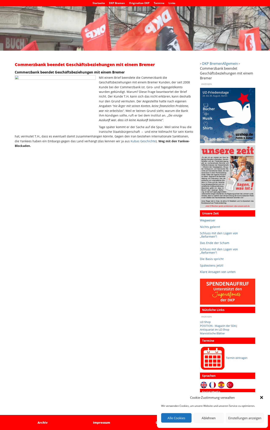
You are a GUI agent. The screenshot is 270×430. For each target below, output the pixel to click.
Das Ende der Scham (214, 242)
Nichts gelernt (210, 226)
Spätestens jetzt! (211, 265)
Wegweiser (207, 220)
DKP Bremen (117, 3)
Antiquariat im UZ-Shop (214, 329)
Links (172, 3)
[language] (212, 385)
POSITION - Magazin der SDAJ (218, 326)
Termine (159, 3)
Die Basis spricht (212, 258)
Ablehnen (209, 418)
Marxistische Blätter (212, 333)
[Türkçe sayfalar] (230, 385)
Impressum (101, 423)
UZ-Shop (205, 322)
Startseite (99, 3)
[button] (261, 397)
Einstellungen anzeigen (244, 418)
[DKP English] (204, 385)
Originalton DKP (139, 3)
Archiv (43, 423)
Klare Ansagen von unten (218, 271)
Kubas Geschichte (143, 141)
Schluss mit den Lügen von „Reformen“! (219, 235)
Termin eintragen (236, 358)
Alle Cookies (176, 418)
